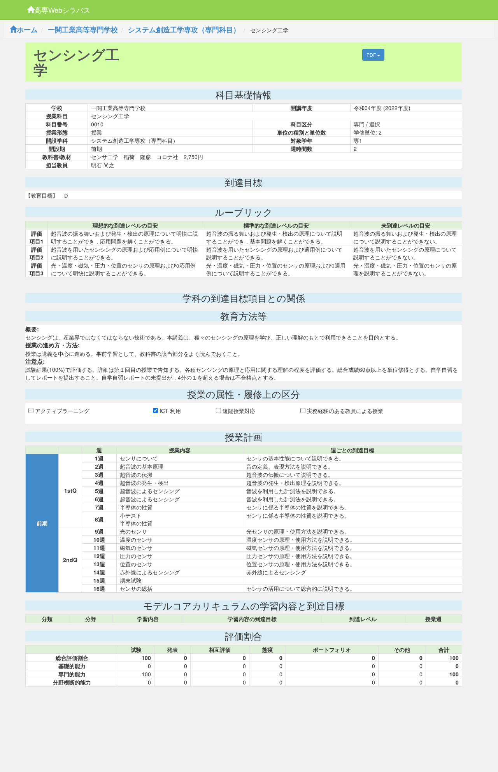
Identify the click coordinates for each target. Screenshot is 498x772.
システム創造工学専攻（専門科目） (184, 30)
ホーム (27, 30)
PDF (371, 54)
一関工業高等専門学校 (83, 30)
